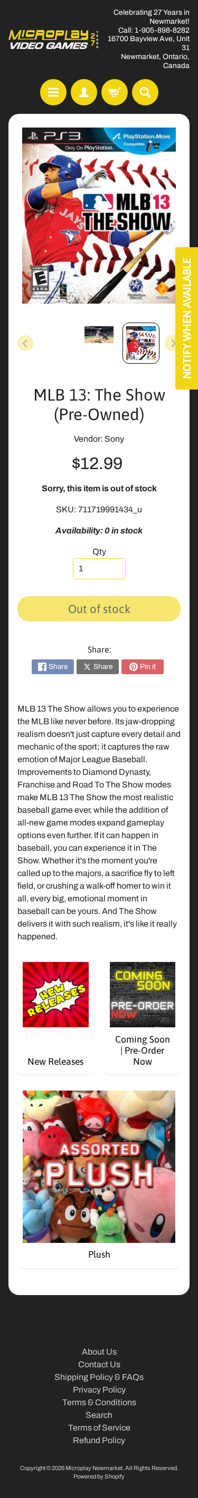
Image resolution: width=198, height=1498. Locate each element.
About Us (99, 1351)
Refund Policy (99, 1440)
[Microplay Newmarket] (53, 39)
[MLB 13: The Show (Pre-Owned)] (140, 343)
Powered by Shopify (99, 1476)
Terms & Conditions (99, 1402)
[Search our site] (145, 92)
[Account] (84, 92)
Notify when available (187, 318)
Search (99, 1415)
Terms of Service (99, 1427)
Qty (99, 551)
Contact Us (99, 1364)
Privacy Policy (99, 1389)
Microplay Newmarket (93, 1468)
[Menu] (53, 92)
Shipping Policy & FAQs (99, 1377)
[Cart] (114, 92)
